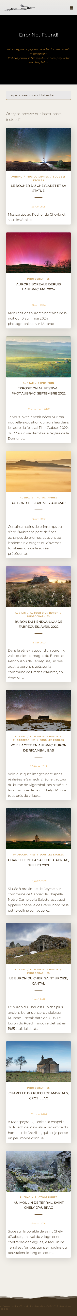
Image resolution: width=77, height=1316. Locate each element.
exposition (46, 383)
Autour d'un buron (44, 612)
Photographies (37, 176)
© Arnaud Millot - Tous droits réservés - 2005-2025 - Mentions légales (35, 1307)
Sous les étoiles (52, 740)
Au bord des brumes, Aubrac (38, 503)
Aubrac (16, 176)
